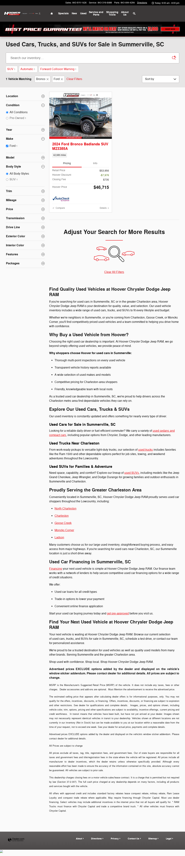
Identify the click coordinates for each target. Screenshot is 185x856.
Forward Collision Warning (58, 69)
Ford (57, 79)
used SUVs (131, 473)
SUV (11, 69)
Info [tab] (95, 163)
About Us (125, 13)
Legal (168, 838)
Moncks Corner (64, 530)
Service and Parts (96, 13)
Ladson (59, 537)
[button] (80, 155)
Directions (96, 838)
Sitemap (152, 838)
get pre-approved (118, 613)
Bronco (40, 79)
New (74, 13)
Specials (63, 13)
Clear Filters (74, 79)
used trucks (145, 450)
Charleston (62, 516)
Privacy (115, 838)
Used (83, 13)
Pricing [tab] (67, 163)
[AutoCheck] (61, 199)
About (79, 838)
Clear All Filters (114, 272)
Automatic (27, 69)
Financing (55, 569)
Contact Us (133, 838)
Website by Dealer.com (16, 840)
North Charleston (65, 508)
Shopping (112, 13)
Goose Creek (63, 523)
